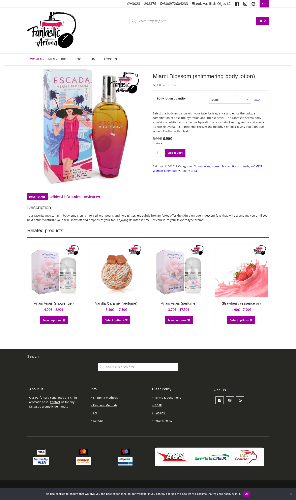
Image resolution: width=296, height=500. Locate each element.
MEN (51, 59)
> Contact (97, 420)
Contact (55, 402)
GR (264, 4)
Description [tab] (37, 196)
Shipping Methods (105, 397)
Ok (246, 493)
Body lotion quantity (171, 98)
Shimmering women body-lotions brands (221, 166)
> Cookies (159, 413)
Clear (257, 99)
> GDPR (157, 405)
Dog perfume (86, 59)
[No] (291, 494)
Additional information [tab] (65, 196)
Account (111, 59)
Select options (52, 320)
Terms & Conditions (167, 397)
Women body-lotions (167, 171)
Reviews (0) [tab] (92, 196)
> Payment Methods (104, 405)
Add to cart (175, 153)
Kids (64, 59)
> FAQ (94, 413)
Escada (192, 171)
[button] (136, 75)
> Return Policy (162, 420)
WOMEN (36, 59)
